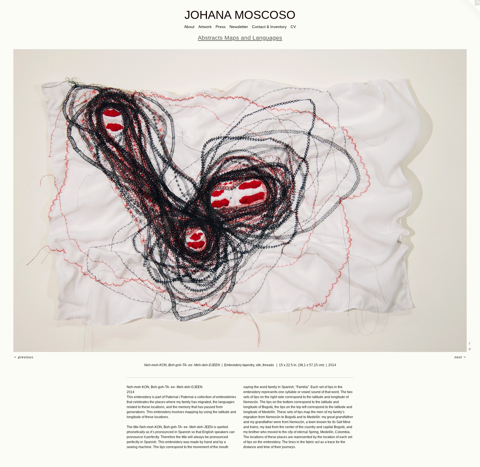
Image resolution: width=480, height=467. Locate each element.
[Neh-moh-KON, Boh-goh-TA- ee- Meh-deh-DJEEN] (240, 200)
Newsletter (238, 26)
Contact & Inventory (269, 26)
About (189, 26)
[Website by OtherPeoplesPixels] (469, 11)
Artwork (205, 26)
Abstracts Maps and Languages (240, 37)
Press (221, 26)
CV (293, 26)
